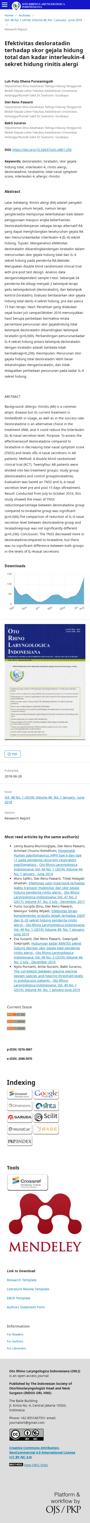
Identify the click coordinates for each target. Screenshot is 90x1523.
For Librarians (16, 1348)
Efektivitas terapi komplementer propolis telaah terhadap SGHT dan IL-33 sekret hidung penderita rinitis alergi (49, 918)
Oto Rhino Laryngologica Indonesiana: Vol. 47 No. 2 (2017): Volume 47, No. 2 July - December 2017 (49, 897)
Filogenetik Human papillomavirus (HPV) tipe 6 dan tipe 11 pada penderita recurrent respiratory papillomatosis (47, 857)
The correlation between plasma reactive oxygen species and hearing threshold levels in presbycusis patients (48, 976)
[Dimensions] (20, 1110)
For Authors (15, 1341)
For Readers (15, 1334)
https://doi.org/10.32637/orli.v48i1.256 (42, 149)
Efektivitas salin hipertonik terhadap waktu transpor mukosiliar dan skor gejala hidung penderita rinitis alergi (49, 888)
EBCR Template (18, 1298)
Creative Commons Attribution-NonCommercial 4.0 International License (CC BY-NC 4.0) (42, 1452)
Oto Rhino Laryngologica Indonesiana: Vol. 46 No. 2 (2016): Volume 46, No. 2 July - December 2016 (48, 957)
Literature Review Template (28, 1289)
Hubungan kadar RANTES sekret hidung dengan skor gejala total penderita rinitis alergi (47, 948)
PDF (14, 754)
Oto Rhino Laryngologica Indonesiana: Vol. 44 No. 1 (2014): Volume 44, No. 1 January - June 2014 (48, 869)
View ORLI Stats (36, 1465)
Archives (24, 15)
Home (9, 15)
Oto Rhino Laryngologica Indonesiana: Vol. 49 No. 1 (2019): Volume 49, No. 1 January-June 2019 (49, 929)
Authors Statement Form (26, 1307)
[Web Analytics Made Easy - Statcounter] (16, 1465)
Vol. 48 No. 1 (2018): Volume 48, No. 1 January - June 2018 (43, 20)
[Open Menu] (4, 4)
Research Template (21, 1280)
